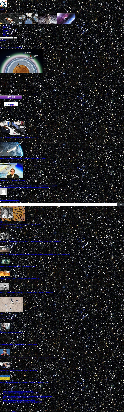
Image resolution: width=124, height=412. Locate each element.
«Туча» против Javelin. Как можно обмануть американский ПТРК (19, 400)
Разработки (5, 30)
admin (8, 47)
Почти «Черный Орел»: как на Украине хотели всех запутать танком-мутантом (22, 401)
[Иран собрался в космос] (11, 312)
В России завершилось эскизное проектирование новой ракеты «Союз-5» (23, 158)
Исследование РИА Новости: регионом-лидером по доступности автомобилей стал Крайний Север (27, 396)
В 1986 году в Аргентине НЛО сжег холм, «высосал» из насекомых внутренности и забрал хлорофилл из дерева (35, 254)
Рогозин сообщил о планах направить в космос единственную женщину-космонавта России (28, 357)
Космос (4, 28)
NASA (4, 31)
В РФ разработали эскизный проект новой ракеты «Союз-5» (19, 137)
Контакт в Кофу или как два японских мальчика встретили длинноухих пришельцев (26, 292)
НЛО (4, 34)
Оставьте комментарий (16, 47)
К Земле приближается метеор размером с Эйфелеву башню (18, 344)
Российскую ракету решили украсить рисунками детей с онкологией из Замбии (22, 402)
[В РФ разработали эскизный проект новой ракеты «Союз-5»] (12, 134)
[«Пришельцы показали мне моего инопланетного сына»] (5, 263)
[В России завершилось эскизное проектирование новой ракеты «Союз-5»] (12, 155)
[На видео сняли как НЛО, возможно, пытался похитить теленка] (5, 275)
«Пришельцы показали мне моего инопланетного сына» (17, 266)
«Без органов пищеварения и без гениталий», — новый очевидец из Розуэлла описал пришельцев (30, 241)
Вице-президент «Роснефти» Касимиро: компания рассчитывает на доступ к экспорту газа (25, 397)
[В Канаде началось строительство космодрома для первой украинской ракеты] (5, 379)
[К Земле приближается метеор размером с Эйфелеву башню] (5, 341)
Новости (5, 26)
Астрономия (6, 27)
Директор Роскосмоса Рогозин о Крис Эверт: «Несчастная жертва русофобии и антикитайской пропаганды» (29, 394)
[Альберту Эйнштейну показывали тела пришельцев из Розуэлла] (12, 220)
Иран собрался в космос (7, 316)
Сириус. (2, 9)
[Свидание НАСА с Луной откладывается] (11, 177)
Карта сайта (6, 35)
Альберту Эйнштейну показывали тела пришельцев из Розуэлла (20, 224)
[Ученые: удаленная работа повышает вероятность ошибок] (5, 367)
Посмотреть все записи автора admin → (9, 200)
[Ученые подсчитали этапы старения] (5, 329)
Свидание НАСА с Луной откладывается (12, 180)
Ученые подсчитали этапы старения (11, 332)
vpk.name (7, 115)
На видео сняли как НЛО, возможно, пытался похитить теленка (20, 278)
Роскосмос (5, 32)
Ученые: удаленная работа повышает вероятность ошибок (18, 370)
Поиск (1, 202)
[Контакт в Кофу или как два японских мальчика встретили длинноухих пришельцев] (4, 289)
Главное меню (3, 39)
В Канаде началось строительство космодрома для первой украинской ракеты (24, 382)
